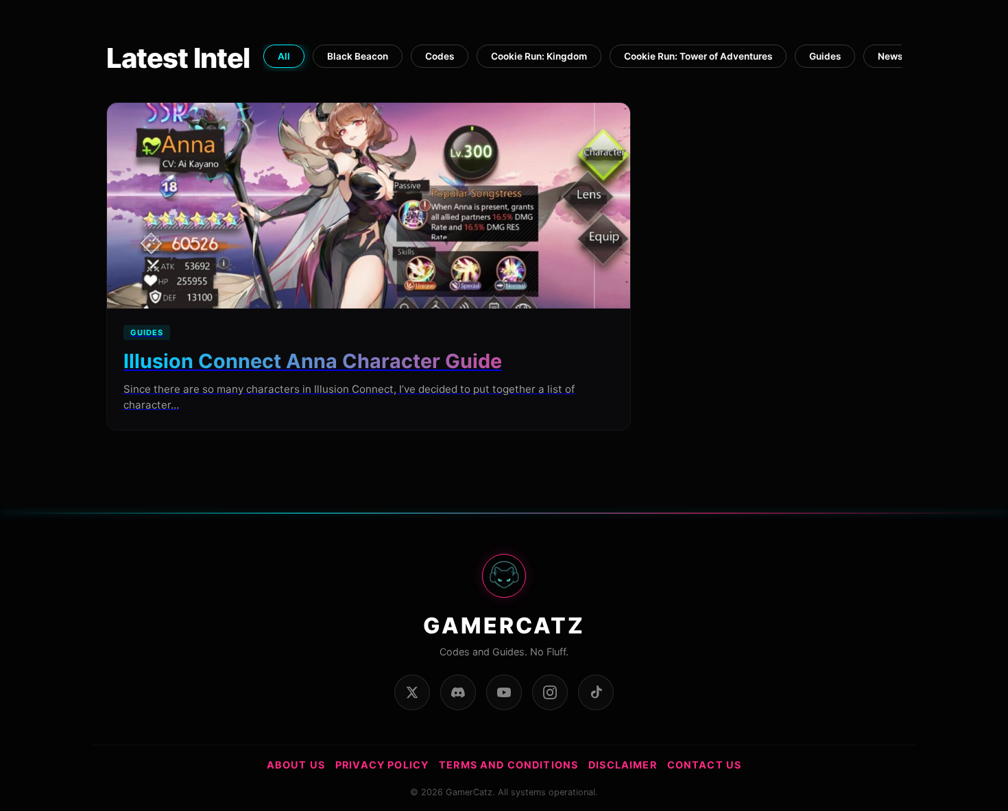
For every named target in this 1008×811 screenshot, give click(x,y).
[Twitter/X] (412, 692)
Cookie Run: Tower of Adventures (698, 56)
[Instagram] (550, 692)
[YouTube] (504, 692)
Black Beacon (357, 56)
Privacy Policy (382, 765)
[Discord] (458, 692)
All (284, 56)
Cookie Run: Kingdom (539, 56)
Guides (825, 56)
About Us (296, 765)
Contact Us (704, 765)
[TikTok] (596, 692)
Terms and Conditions (508, 765)
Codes (439, 56)
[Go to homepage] (504, 583)
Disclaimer (622, 765)
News (890, 56)
